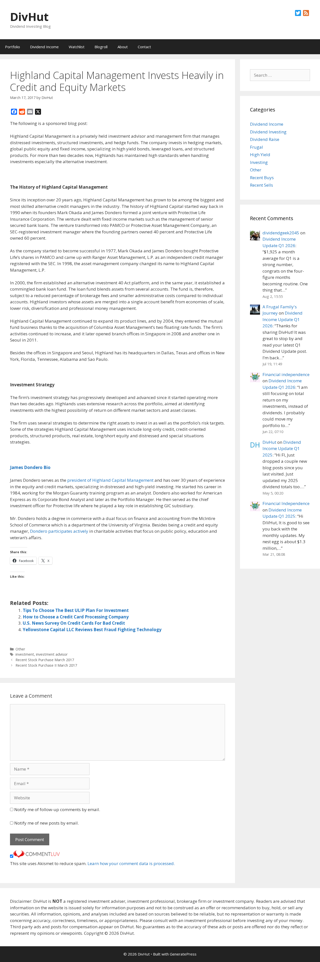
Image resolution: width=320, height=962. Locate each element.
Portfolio (12, 46)
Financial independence (286, 374)
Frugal (256, 147)
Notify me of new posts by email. (46, 823)
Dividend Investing (268, 132)
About (123, 46)
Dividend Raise (264, 139)
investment (25, 654)
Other (20, 649)
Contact (144, 46)
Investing (259, 162)
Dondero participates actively (59, 531)
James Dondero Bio (30, 467)
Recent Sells (261, 185)
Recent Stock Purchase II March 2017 (46, 665)
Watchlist (76, 46)
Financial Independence (286, 503)
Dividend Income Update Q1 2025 (281, 448)
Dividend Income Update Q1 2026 (282, 319)
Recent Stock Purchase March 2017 (45, 659)
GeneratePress (183, 954)
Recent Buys (262, 177)
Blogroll (101, 46)
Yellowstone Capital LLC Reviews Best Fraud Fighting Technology (92, 629)
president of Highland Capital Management (110, 480)
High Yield (260, 154)
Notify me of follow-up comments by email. (57, 809)
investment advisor (52, 654)
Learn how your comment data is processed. (131, 863)
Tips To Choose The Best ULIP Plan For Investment (76, 610)
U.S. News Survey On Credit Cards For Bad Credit (74, 623)
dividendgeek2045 (280, 233)
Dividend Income (44, 46)
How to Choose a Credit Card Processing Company (76, 617)
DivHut (29, 16)
